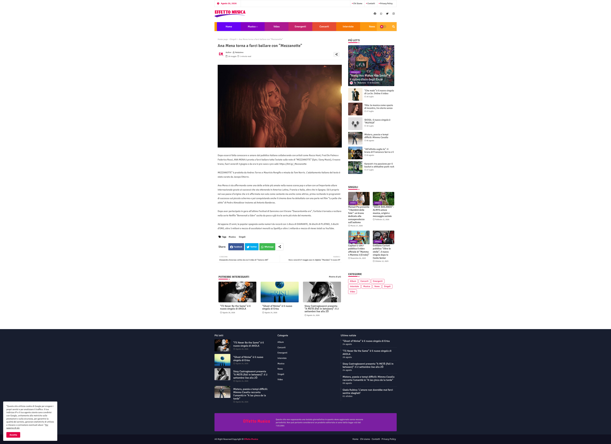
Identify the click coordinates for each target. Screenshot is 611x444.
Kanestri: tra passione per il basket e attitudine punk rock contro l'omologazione (379, 166)
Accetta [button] (13, 434)
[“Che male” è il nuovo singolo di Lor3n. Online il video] (355, 94)
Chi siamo (357, 3)
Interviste (348, 26)
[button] (393, 26)
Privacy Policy (386, 3)
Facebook (238, 247)
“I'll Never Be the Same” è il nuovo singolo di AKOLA (235, 307)
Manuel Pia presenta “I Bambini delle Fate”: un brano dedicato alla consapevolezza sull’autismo (358, 214)
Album (353, 281)
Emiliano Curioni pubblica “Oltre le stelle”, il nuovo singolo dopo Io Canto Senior (382, 251)
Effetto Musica (251, 439)
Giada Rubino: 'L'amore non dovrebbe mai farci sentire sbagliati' (368, 391)
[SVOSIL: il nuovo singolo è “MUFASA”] (355, 123)
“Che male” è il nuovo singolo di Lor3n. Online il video (379, 92)
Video (277, 26)
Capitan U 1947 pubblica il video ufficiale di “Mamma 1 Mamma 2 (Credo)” (358, 250)
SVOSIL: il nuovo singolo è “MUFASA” (377, 121)
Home (229, 26)
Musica (252, 26)
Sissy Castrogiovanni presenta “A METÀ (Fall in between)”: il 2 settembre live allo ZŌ (322, 309)
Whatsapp (269, 247)
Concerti (324, 26)
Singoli (233, 39)
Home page (223, 39)
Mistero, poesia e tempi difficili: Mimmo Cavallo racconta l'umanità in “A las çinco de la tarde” (378, 138)
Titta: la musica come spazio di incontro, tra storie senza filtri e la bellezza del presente (378, 109)
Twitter (253, 247)
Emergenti (300, 26)
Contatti (371, 3)
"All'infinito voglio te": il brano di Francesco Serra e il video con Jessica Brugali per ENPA (379, 153)
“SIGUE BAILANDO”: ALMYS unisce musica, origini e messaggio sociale (383, 211)
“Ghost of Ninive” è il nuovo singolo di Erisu (277, 307)
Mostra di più (335, 276)
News (372, 26)
